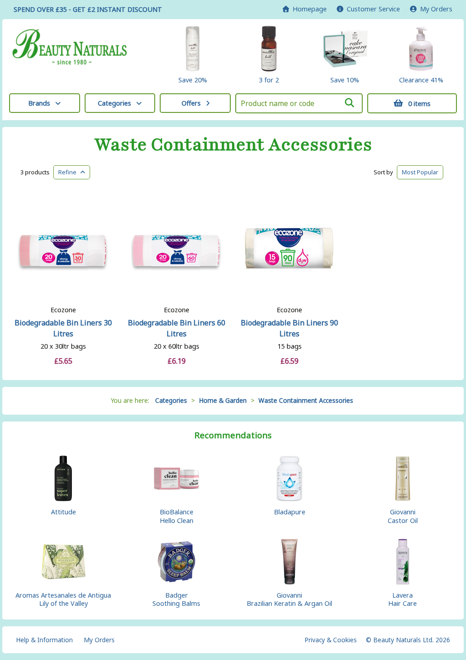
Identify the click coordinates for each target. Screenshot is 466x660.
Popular (420, 172)
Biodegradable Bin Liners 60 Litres (176, 328)
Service (373, 9)
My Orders (434, 9)
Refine (69, 172)
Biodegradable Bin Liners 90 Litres (289, 328)
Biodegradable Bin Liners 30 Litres (63, 328)
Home (308, 9)
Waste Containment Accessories (233, 145)
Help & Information (44, 639)
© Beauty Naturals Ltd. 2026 (408, 639)
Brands (39, 103)
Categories (114, 103)
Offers (191, 103)
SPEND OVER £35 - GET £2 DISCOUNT (88, 9)
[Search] (349, 103)
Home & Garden (223, 400)
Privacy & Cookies (330, 639)
